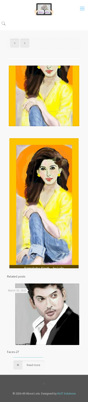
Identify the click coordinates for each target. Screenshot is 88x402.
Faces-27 (13, 352)
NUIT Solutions (66, 393)
